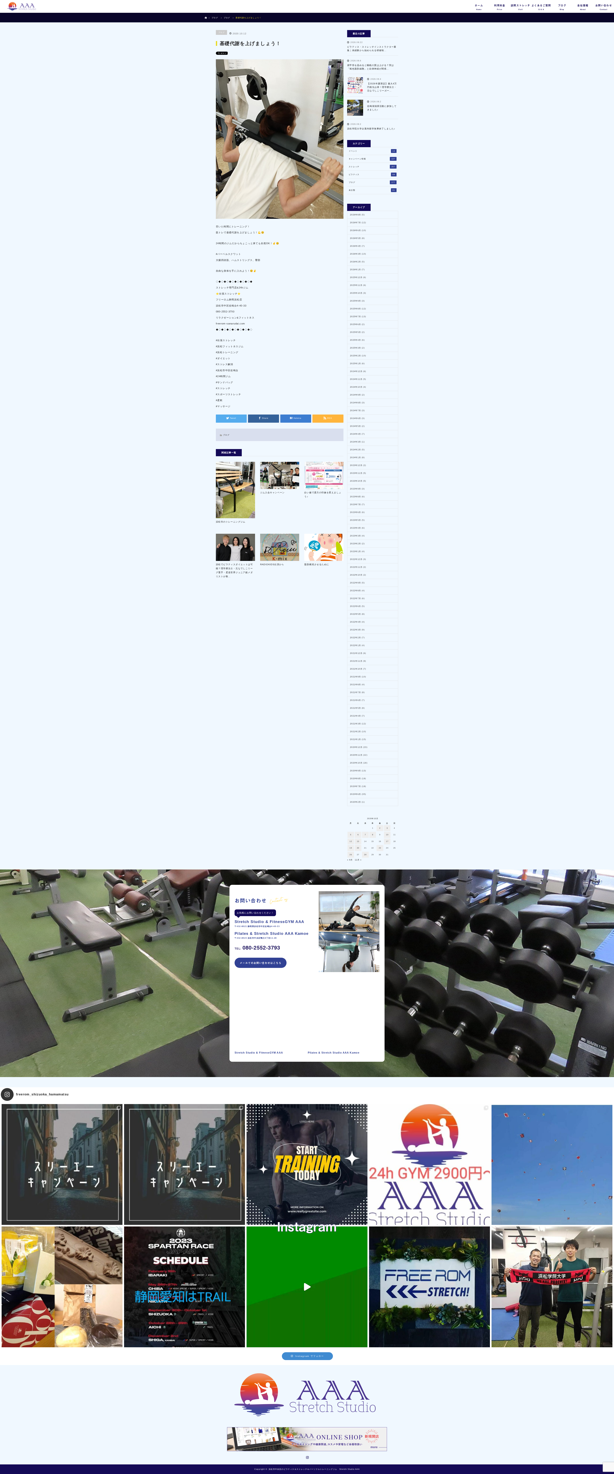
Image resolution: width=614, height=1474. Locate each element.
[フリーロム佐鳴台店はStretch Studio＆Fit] (62, 1164)
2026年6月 (355, 230)
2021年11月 (356, 661)
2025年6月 (355, 324)
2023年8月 (355, 497)
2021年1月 (355, 739)
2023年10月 (356, 481)
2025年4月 (355, 340)
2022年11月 (356, 567)
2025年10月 (356, 293)
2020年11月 (356, 755)
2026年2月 (355, 262)
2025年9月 (355, 301)
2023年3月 (355, 536)
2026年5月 (355, 238)
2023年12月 (356, 465)
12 (351, 841)
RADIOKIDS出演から (272, 564)
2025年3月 (355, 348)
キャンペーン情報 (372, 159)
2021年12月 (356, 653)
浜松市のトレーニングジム (230, 521)
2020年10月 (356, 763)
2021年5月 (355, 708)
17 (387, 841)
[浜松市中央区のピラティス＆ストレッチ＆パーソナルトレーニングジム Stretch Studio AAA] (307, 1395)
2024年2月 (355, 450)
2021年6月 (355, 700)
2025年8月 (355, 309)
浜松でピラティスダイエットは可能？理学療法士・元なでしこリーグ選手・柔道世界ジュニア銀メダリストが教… (234, 570)
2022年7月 (355, 598)
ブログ (215, 18)
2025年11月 (356, 285)
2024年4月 (355, 434)
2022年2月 (355, 637)
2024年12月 (356, 371)
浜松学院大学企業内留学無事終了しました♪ (371, 128)
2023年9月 (355, 489)
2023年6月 (355, 512)
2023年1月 (355, 551)
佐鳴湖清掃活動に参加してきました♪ (382, 108)
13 (358, 841)
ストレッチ (372, 167)
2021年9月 (355, 677)
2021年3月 (355, 724)
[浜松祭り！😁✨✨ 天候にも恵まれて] (552, 1164)
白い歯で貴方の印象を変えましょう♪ (322, 494)
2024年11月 (356, 379)
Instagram (307, 1456)
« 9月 (350, 860)
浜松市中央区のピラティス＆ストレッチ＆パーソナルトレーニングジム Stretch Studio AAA (314, 1469)
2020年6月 (355, 794)
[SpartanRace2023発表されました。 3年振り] (184, 1286)
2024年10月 (356, 387)
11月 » (358, 860)
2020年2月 (355, 802)
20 (358, 848)
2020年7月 (355, 786)
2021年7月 (355, 692)
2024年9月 (355, 395)
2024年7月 (355, 410)
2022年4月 (355, 622)
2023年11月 (356, 473)
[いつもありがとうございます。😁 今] (62, 1286)
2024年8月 (355, 403)
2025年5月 (355, 332)
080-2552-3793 (257, 947)
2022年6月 (355, 606)
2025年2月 (355, 356)
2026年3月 (355, 254)
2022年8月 (355, 591)
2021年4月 (355, 716)
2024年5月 (355, 426)
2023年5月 (355, 520)
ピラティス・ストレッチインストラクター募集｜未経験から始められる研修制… (371, 49)
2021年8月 (355, 684)
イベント (372, 151)
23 (380, 848)
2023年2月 (355, 544)
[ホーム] (206, 14)
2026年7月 (355, 222)
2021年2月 (355, 731)
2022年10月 (356, 575)
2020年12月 (356, 747)
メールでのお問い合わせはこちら (260, 963)
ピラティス (372, 174)
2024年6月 (355, 418)
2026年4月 (355, 246)
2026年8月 (355, 215)
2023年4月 (355, 528)
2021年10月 (356, 669)
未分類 (372, 190)
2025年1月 (355, 363)
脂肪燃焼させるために (316, 564)
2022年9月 (355, 583)
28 (365, 855)
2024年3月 (355, 442)
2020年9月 (355, 771)
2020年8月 (355, 778)
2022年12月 (356, 559)
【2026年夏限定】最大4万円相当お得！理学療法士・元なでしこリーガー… (382, 87)
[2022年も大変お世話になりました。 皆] (429, 1286)
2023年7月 (355, 504)
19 (351, 848)
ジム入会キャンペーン (272, 492)
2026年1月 (355, 269)
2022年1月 (355, 645)
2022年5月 (355, 614)
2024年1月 (355, 457)
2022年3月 (355, 630)
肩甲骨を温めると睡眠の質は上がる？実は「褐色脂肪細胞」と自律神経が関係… (370, 67)
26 (351, 855)
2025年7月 (355, 316)
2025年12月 (356, 277)
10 (387, 835)
